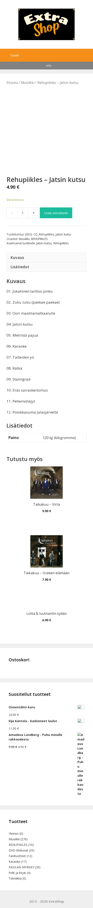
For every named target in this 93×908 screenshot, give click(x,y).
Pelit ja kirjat (17, 873)
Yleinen (14, 833)
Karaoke (14, 861)
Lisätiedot (19, 266)
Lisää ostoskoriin (56, 213)
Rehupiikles (61, 243)
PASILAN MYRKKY (21, 867)
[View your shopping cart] (89, 54)
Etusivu (12, 82)
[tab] (46, 257)
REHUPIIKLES (39, 239)
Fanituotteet (17, 856)
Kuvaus (17, 257)
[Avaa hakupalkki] (80, 54)
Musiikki (27, 82)
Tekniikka (15, 878)
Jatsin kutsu (44, 243)
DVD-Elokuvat (18, 850)
